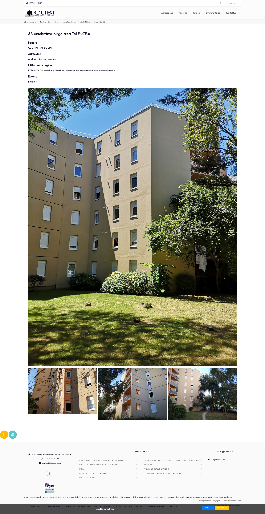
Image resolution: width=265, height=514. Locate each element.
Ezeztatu (220, 508)
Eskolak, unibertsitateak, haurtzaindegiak (98, 464)
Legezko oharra (218, 459)
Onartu (207, 508)
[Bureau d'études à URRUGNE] (132, 227)
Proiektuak (141, 451)
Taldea (196, 12)
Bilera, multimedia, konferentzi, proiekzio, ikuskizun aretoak (171, 460)
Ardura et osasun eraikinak (156, 469)
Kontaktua (231, 12)
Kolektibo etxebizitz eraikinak (92, 473)
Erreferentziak (213, 12)
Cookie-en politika (105, 509)
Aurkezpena (167, 12)
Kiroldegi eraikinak (87, 478)
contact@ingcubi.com (51, 463)
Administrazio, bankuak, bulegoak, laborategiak (101, 460)
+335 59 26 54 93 (35, 3)
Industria (148, 464)
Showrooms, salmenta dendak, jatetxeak (162, 473)
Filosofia (183, 12)
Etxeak (82, 469)
